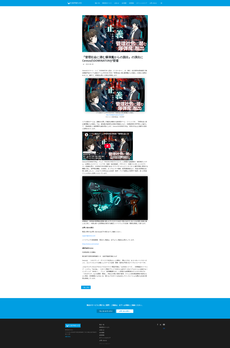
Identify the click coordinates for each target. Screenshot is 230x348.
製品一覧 (97, 3)
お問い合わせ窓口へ (124, 311)
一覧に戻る (85, 287)
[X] (160, 324)
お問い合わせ (153, 3)
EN (161, 3)
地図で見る (68, 336)
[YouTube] (164, 325)
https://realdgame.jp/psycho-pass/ (115, 115)
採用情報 (131, 3)
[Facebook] (157, 325)
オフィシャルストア (141, 3)
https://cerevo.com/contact (90, 244)
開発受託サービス (107, 3)
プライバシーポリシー (104, 343)
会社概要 (124, 3)
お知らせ (116, 3)
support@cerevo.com (88, 236)
